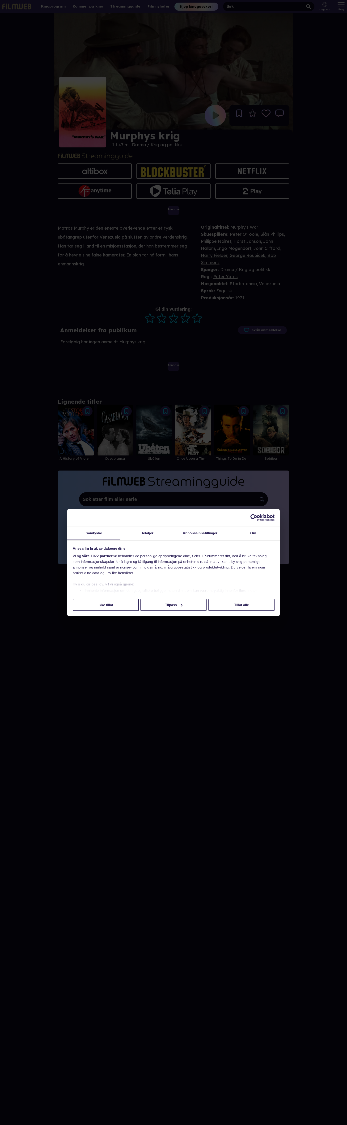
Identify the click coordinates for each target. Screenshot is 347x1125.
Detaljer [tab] (146, 533)
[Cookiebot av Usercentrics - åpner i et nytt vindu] (254, 517)
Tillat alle (241, 605)
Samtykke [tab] (94, 533)
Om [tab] (253, 533)
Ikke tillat (105, 605)
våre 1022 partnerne (99, 556)
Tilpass (171, 605)
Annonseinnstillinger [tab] (200, 533)
